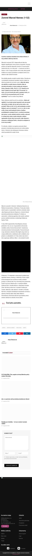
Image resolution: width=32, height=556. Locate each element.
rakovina (18, 327)
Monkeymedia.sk (16, 554)
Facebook (12, 548)
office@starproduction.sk (9, 523)
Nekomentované (7, 31)
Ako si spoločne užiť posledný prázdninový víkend (15, 399)
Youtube (23, 548)
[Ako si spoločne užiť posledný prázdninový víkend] (16, 389)
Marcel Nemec (11, 327)
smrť (24, 327)
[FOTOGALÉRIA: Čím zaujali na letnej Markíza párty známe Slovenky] (16, 364)
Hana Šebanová (13, 25)
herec (3, 327)
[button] (25, 4)
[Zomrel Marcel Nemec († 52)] (16, 43)
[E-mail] (4, 321)
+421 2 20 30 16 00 (7, 522)
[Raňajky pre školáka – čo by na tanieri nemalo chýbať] (16, 412)
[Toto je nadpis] (8, 548)
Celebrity (4, 14)
